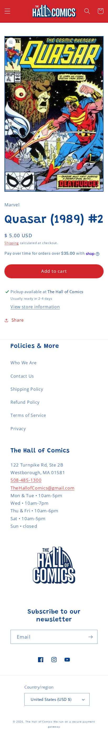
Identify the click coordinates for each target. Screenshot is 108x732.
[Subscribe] (90, 637)
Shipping (11, 243)
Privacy (18, 429)
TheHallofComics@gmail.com (42, 488)
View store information (35, 307)
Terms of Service (28, 415)
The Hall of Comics (39, 721)
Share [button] (18, 320)
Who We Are (23, 363)
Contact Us (22, 376)
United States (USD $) (51, 699)
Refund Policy (25, 402)
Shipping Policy (26, 389)
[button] (7, 11)
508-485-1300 (25, 480)
